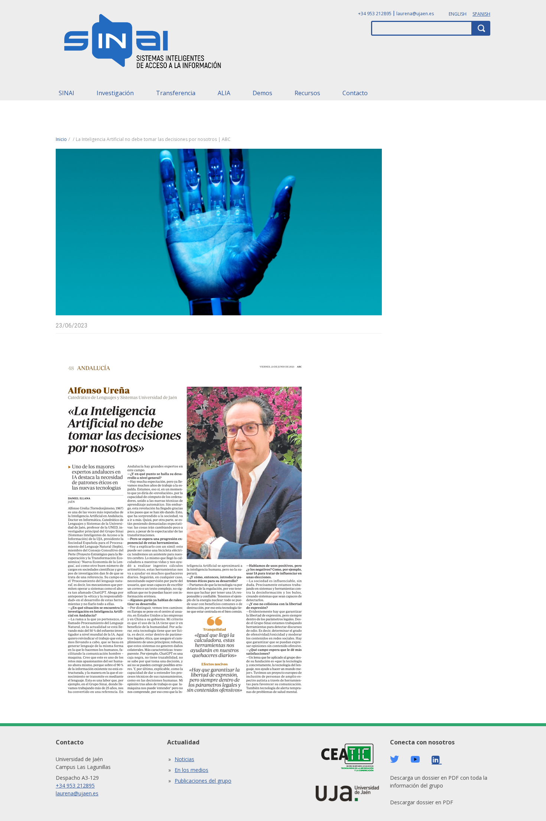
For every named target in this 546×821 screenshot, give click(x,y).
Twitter (394, 759)
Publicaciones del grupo (203, 780)
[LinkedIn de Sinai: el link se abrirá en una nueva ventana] (437, 759)
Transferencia (175, 93)
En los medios (191, 769)
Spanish (481, 14)
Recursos (307, 93)
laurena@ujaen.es (415, 13)
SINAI (66, 93)
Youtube (415, 759)
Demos (262, 93)
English (458, 14)
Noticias (184, 759)
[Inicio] (143, 43)
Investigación (115, 93)
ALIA (224, 93)
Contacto (355, 93)
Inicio (61, 139)
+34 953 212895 (374, 13)
